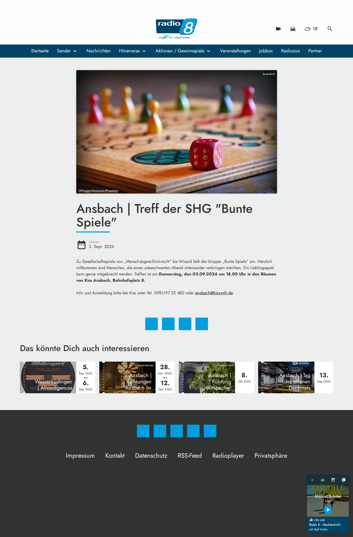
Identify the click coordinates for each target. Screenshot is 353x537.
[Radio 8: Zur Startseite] (177, 28)
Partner (315, 50)
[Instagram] (35, 29)
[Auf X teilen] (168, 324)
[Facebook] (25, 29)
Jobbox (266, 50)
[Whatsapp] (46, 29)
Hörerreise (129, 50)
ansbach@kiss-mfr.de (214, 293)
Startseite (40, 50)
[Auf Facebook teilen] (151, 324)
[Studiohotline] (56, 29)
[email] (67, 29)
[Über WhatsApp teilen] (185, 324)
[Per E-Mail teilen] (201, 324)
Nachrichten (98, 50)
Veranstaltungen (235, 50)
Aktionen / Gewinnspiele (179, 50)
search (330, 29)
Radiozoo (290, 50)
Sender (64, 50)
